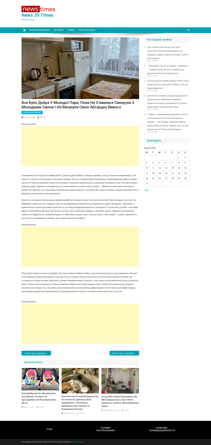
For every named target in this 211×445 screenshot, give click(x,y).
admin (43, 117)
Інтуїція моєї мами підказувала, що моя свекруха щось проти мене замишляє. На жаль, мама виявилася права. (120, 401)
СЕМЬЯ (71, 30)
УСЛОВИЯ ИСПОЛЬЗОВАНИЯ (105, 429)
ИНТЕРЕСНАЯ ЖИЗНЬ (40, 30)
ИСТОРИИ (58, 30)
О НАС (50, 429)
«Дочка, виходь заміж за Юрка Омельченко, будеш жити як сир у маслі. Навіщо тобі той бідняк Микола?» (168, 84)
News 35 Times (37, 15)
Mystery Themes (76, 442)
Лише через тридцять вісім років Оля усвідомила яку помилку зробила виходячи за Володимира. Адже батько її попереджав (38, 353)
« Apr (146, 190)
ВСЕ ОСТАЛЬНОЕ (87, 30)
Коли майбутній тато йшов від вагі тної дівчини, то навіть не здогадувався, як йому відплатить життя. (39, 398)
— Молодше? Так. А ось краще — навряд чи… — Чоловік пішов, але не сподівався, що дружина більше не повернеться (168, 69)
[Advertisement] (80, 146)
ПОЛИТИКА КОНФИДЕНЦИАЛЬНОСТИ (161, 429)
